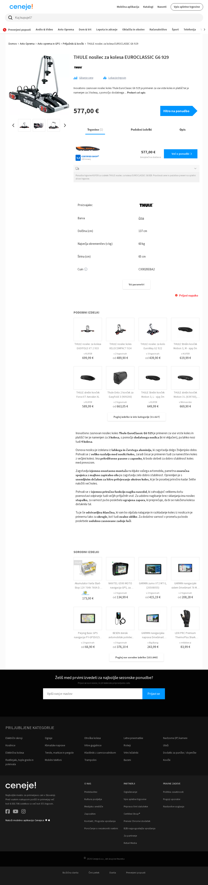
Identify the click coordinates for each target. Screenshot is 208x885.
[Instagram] (23, 812)
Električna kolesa (14, 753)
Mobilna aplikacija (128, 7)
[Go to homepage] (21, 7)
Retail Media (130, 843)
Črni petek (94, 872)
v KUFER (88, 354)
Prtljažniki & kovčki (73, 44)
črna (141, 218)
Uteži (166, 745)
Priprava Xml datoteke (136, 806)
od (120, 358)
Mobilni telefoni (53, 760)
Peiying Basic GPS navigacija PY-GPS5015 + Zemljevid (88, 637)
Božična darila (70, 872)
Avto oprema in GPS (49, 44)
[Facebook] (7, 812)
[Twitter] (15, 812)
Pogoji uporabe (171, 799)
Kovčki (166, 760)
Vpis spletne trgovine (187, 7)
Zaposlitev (90, 814)
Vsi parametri (136, 284)
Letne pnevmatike (133, 738)
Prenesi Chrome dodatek (137, 821)
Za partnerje (130, 836)
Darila (112, 872)
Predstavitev (90, 792)
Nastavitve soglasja (173, 806)
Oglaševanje (130, 792)
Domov (13, 44)
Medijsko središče (93, 806)
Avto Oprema (27, 44)
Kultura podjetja (93, 799)
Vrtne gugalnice (92, 745)
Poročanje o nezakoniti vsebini (101, 828)
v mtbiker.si (185, 642)
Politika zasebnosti (173, 792)
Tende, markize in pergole (59, 753)
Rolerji (127, 745)
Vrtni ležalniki (131, 753)
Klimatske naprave (55, 745)
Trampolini (90, 760)
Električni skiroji (14, 738)
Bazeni (127, 760)
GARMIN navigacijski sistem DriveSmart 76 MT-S (185, 588)
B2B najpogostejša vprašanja (139, 828)
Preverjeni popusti (135, 872)
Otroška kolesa (92, 738)
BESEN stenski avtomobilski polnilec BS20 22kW (120, 637)
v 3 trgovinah (152, 354)
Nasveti (162, 7)
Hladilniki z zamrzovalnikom (100, 753)
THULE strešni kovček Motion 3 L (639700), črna (185, 397)
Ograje (48, 738)
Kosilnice (10, 745)
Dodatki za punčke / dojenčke (179, 753)
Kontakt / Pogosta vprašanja (100, 821)
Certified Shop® (132, 814)
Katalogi (148, 7)
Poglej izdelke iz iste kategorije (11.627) (137, 417)
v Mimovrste (185, 402)
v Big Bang (152, 642)
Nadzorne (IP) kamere (175, 738)
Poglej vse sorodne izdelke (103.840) (136, 657)
